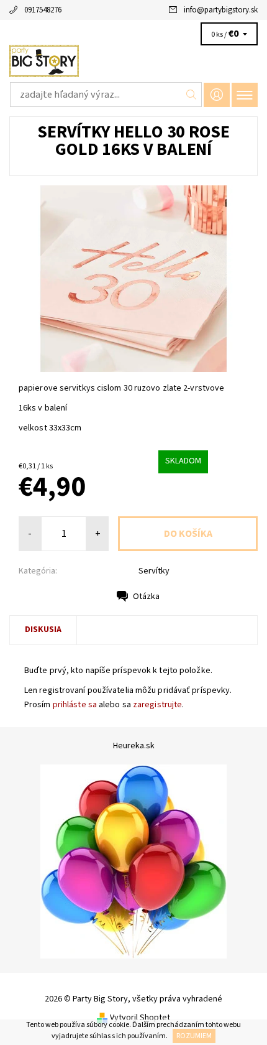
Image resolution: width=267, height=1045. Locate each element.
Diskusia (43, 629)
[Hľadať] (191, 94)
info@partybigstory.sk (221, 10)
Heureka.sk (134, 745)
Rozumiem (194, 1036)
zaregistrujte (157, 705)
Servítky (154, 571)
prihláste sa (75, 705)
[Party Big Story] (133, 61)
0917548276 (42, 10)
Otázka (146, 596)
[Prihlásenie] (217, 95)
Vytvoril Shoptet (140, 1017)
